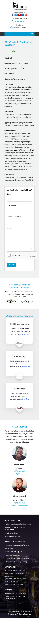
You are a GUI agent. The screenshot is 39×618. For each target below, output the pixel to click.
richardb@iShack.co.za (19, 506)
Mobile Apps (8, 548)
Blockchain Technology (12, 555)
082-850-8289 (21, 579)
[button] (32, 34)
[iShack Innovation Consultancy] (19, 9)
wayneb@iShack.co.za (19, 474)
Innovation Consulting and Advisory (16, 545)
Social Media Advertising (12, 536)
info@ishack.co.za (19, 28)
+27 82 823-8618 (19, 503)
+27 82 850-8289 (19, 471)
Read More (25, 334)
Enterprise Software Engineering (15, 562)
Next (32, 301)
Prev (10, 301)
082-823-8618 (19, 21)
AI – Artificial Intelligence (13, 552)
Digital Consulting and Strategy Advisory (18, 524)
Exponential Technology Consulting (16, 558)
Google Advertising (11, 533)
